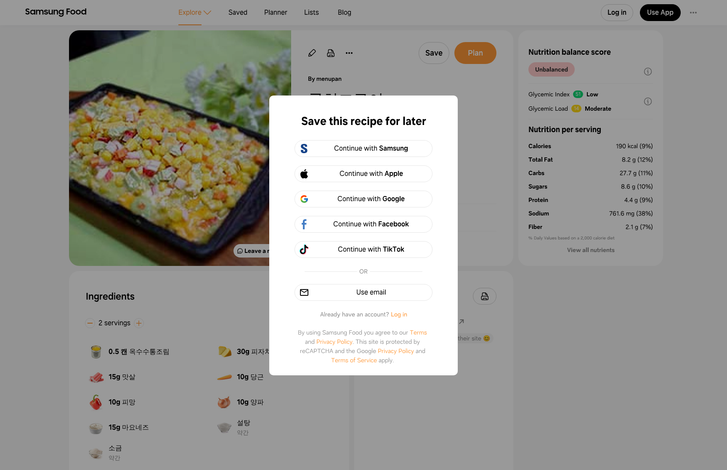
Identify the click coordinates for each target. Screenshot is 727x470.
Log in (399, 314)
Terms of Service (354, 360)
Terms (418, 332)
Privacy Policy (334, 341)
